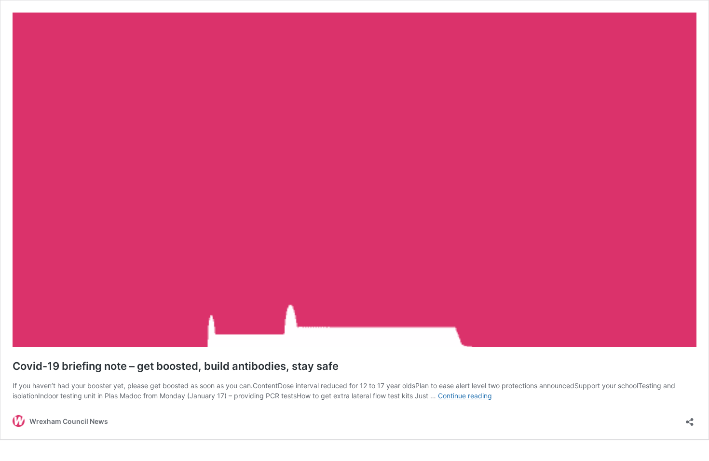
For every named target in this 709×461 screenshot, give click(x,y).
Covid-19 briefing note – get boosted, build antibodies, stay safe (176, 366)
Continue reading (465, 396)
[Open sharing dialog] (689, 418)
